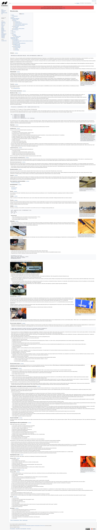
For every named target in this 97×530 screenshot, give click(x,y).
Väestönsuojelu (25, 520)
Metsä (21, 520)
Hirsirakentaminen (14, 187)
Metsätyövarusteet (17, 88)
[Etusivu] (4, 4)
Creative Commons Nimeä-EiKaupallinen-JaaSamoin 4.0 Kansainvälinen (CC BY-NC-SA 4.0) (32, 525)
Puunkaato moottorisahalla (15, 182)
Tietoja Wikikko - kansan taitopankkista (21, 528)
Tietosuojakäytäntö (12, 528)
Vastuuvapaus (29, 528)
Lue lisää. (63, 8)
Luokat (11, 520)
